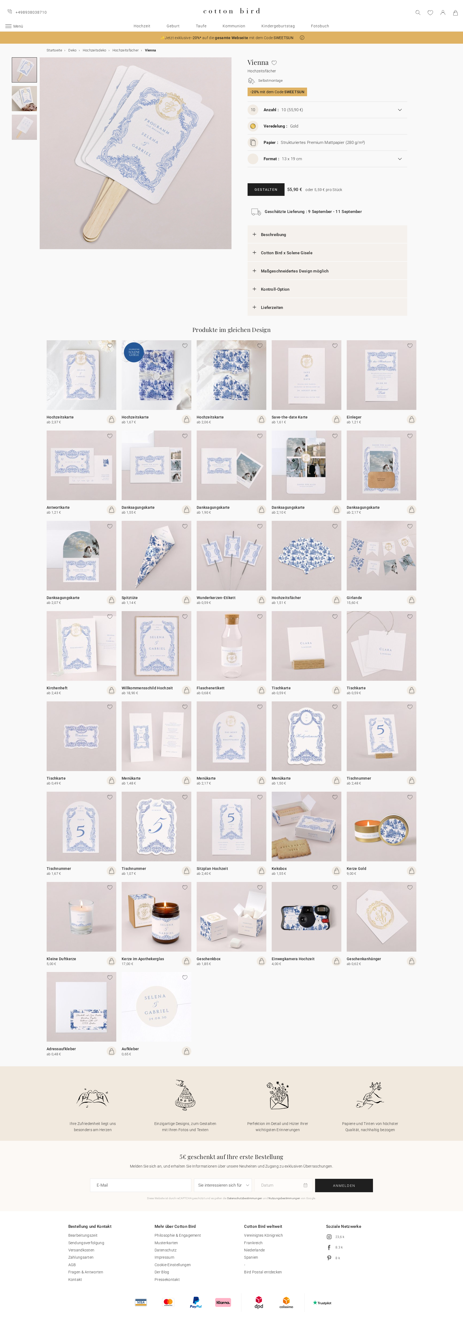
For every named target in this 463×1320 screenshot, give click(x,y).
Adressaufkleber (61, 1049)
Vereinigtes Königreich (263, 1235)
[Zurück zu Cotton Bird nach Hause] (231, 17)
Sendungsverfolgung (86, 1243)
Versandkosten (81, 1250)
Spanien (251, 1257)
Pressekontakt (167, 1279)
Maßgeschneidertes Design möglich (295, 271)
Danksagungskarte (138, 507)
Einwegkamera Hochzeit (293, 959)
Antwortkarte (58, 507)
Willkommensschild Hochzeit (147, 688)
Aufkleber (130, 1049)
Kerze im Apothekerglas (143, 959)
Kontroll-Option (275, 289)
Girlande (354, 598)
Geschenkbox (209, 959)
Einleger (354, 417)
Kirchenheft (57, 688)
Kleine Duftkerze (61, 959)
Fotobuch (320, 26)
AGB (72, 1265)
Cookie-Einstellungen (173, 1265)
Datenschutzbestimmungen (244, 1198)
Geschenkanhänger (364, 959)
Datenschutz (166, 1250)
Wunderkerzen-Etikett (216, 598)
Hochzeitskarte (60, 417)
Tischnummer (359, 778)
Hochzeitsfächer (286, 598)
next (43, 156)
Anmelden (344, 1186)
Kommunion (234, 26)
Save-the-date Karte (290, 417)
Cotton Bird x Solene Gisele (286, 252)
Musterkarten (166, 1243)
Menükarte (131, 778)
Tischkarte (281, 688)
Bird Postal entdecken (263, 1272)
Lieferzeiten (272, 307)
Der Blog (162, 1272)
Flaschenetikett (211, 688)
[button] (302, 37)
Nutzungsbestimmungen (284, 1198)
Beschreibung (273, 234)
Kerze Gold (356, 868)
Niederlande (254, 1250)
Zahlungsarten (81, 1257)
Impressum (164, 1257)
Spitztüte (130, 598)
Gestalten (266, 190)
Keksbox (279, 868)
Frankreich (253, 1243)
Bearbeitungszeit (83, 1235)
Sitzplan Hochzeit (212, 868)
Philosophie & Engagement (178, 1235)
